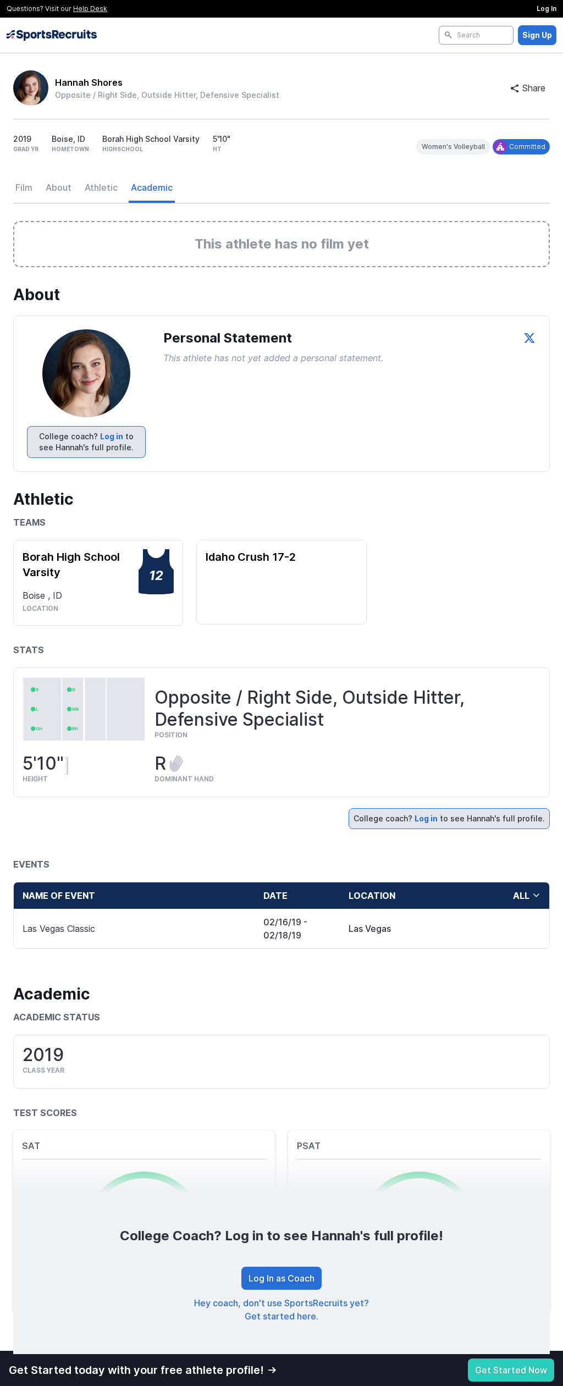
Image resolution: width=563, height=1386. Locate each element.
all (521, 895)
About (58, 187)
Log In (546, 8)
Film (23, 187)
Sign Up (537, 35)
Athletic (101, 187)
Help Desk (90, 8)
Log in (111, 436)
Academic (152, 187)
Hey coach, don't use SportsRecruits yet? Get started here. (281, 1309)
